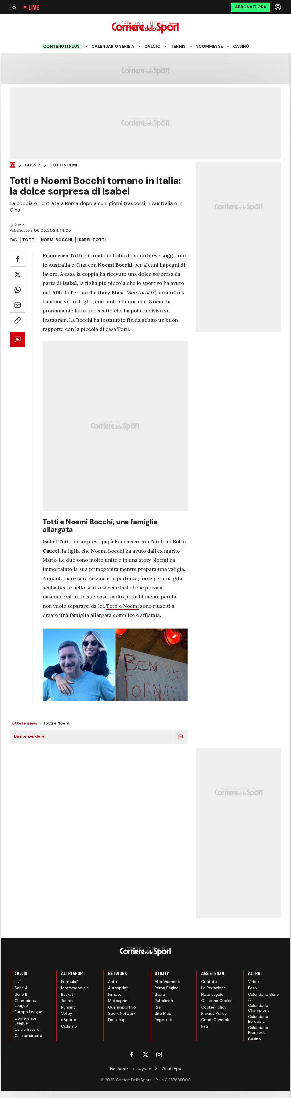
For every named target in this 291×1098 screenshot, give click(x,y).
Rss (158, 1007)
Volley (66, 1013)
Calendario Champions (258, 1008)
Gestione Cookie (216, 1000)
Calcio (152, 46)
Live (33, 7)
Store (160, 994)
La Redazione (213, 987)
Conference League (25, 1021)
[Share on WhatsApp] (17, 289)
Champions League (25, 1003)
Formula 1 (69, 981)
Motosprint (118, 1000)
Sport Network (122, 1013)
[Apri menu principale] (12, 7)
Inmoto (115, 994)
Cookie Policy (213, 1007)
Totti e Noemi (122, 606)
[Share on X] (17, 274)
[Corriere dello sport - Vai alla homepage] (145, 27)
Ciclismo (69, 1026)
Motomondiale (75, 987)
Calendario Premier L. (258, 1030)
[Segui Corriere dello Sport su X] (145, 1054)
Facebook (119, 1068)
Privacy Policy (214, 1013)
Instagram (141, 1068)
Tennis (178, 46)
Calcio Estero (27, 1029)
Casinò (241, 46)
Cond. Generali (215, 1019)
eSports (68, 1019)
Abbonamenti (167, 981)
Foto (252, 987)
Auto (112, 981)
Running (68, 1007)
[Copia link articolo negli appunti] (17, 320)
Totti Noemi (63, 165)
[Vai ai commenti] (17, 339)
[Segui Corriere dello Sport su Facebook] (131, 1054)
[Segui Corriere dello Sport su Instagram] (159, 1054)
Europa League (28, 1011)
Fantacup (117, 1019)
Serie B (20, 994)
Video (253, 981)
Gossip (32, 165)
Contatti (209, 981)
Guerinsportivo (122, 1007)
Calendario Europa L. (258, 1019)
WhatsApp (171, 1068)
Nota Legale (212, 994)
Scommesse (209, 46)
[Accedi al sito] (278, 7)
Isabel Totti (91, 239)
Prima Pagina (166, 987)
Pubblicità (164, 1000)
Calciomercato (28, 1035)
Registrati (163, 1019)
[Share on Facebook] (17, 258)
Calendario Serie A (113, 46)
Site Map (163, 1013)
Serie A (21, 987)
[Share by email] (17, 304)
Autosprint (118, 987)
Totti (29, 239)
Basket (67, 994)
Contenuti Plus (61, 46)
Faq (204, 1026)
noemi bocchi (56, 239)
